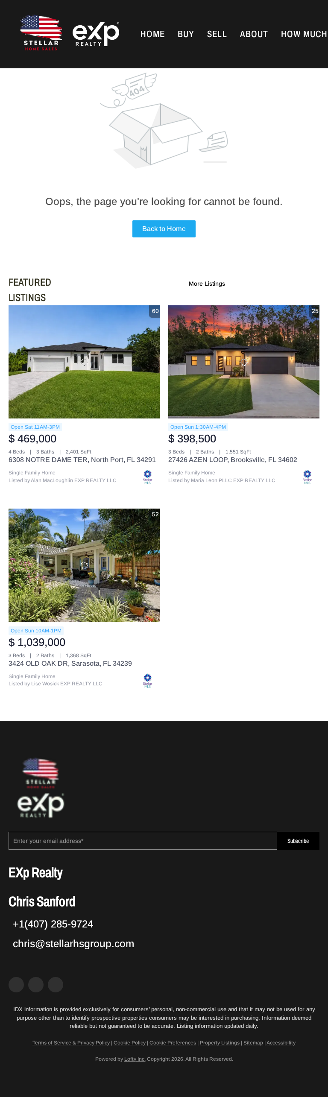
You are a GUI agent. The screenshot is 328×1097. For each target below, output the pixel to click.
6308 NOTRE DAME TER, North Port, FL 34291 (82, 459)
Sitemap (253, 1043)
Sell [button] (217, 34)
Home (153, 34)
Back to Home (164, 228)
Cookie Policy (130, 1043)
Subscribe (298, 841)
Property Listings (220, 1043)
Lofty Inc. (135, 1059)
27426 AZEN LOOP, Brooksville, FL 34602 (232, 459)
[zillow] (36, 984)
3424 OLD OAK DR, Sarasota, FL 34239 (70, 663)
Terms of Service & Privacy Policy (71, 1043)
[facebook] (16, 984)
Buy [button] (186, 34)
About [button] (254, 34)
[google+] (55, 984)
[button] (40, 34)
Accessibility (281, 1043)
